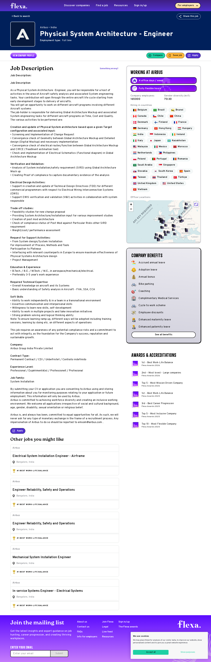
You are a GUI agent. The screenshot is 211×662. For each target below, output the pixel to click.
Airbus (16, 448)
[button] (185, 208)
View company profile (23, 55)
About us (82, 621)
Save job (177, 55)
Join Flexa (107, 621)
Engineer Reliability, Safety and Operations (44, 490)
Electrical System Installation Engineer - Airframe (49, 456)
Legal (105, 626)
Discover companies (77, 5)
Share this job (190, 16)
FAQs (79, 631)
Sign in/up (140, 5)
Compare (158, 55)
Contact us (83, 626)
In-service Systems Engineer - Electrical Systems (48, 591)
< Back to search (21, 16)
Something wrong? (109, 68)
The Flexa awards (128, 626)
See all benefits (163, 334)
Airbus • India (48, 27)
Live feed (107, 631)
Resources (121, 5)
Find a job (102, 5)
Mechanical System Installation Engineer (42, 557)
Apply (195, 55)
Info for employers (87, 636)
